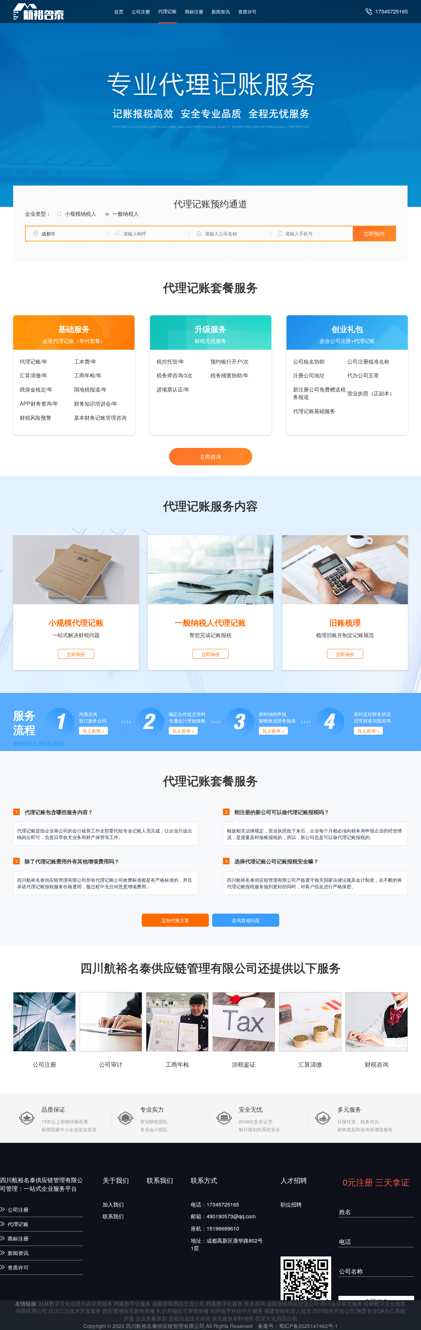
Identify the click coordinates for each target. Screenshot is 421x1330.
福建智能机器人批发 (287, 1311)
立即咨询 (210, 456)
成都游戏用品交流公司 (178, 1303)
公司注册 (141, 11)
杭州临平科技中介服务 (236, 1311)
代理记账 (167, 11)
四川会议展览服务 (341, 1303)
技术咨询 (254, 1303)
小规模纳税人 (80, 213)
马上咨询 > (93, 730)
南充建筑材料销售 (233, 1318)
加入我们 (113, 1204)
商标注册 (194, 11)
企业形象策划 (151, 1318)
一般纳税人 (125, 213)
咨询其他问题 (246, 920)
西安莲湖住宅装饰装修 (128, 1311)
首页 (118, 11)
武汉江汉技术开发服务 (74, 1311)
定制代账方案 (175, 920)
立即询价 (76, 654)
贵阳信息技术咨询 (189, 1318)
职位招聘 (291, 1204)
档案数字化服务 (132, 1303)
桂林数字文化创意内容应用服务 (75, 1303)
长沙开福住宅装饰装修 (182, 1311)
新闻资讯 (220, 11)
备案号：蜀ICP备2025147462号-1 (298, 1326)
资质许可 (247, 11)
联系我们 (113, 1216)
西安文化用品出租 (276, 1318)
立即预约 (373, 233)
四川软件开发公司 (334, 1311)
